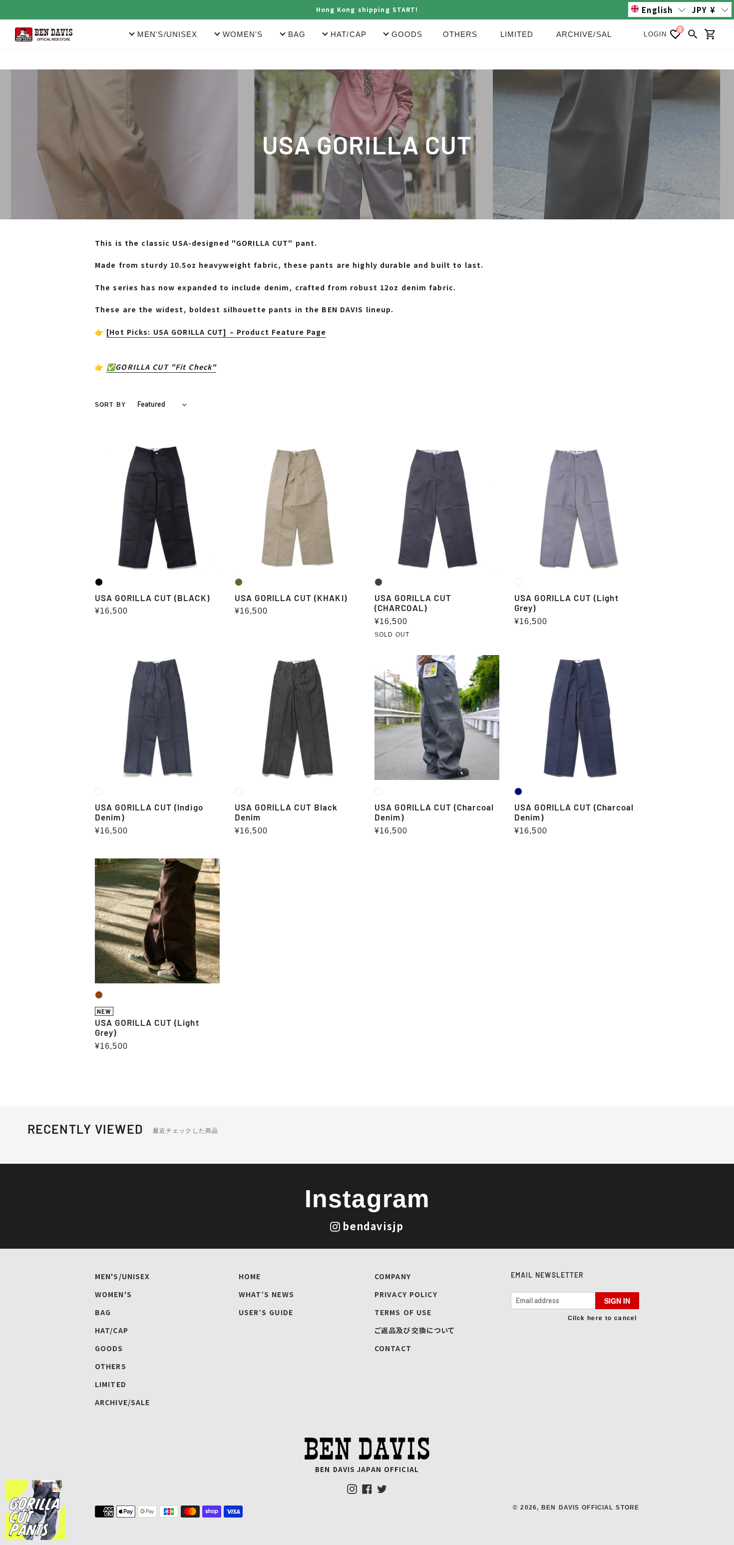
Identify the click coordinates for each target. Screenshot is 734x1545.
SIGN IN (617, 1301)
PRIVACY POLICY (405, 1294)
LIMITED (517, 34)
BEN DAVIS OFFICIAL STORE (590, 1507)
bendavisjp (373, 1226)
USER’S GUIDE (266, 1312)
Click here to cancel (602, 1317)
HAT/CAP (111, 1330)
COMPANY (392, 1276)
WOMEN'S (113, 1294)
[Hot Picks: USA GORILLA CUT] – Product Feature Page (216, 332)
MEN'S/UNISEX (122, 1276)
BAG (103, 1312)
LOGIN (655, 34)
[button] (658, 9)
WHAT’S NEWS (266, 1294)
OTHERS (460, 34)
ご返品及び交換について (414, 1330)
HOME (250, 1276)
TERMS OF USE (402, 1312)
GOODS (109, 1348)
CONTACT (392, 1348)
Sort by (110, 404)
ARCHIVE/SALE (586, 34)
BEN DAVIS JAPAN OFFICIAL (367, 1469)
